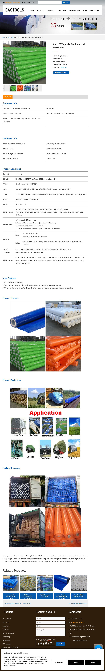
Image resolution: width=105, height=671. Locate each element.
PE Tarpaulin (7, 619)
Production (62, 10)
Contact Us (94, 10)
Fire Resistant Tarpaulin (10, 647)
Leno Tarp (6, 626)
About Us (40, 10)
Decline (76, 662)
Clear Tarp (6, 629)
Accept (93, 662)
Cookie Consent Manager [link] (11, 653)
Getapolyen (6, 640)
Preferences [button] (12, 665)
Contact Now (62, 73)
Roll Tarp (11, 37)
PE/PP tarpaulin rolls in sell (78, 603)
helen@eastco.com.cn (12, 2)
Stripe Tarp (6, 637)
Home (32, 10)
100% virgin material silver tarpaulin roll (16, 603)
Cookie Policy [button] (11, 663)
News (85, 10)
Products (50, 10)
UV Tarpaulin (7, 644)
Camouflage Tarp (8, 633)
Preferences (59, 662)
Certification (74, 10)
